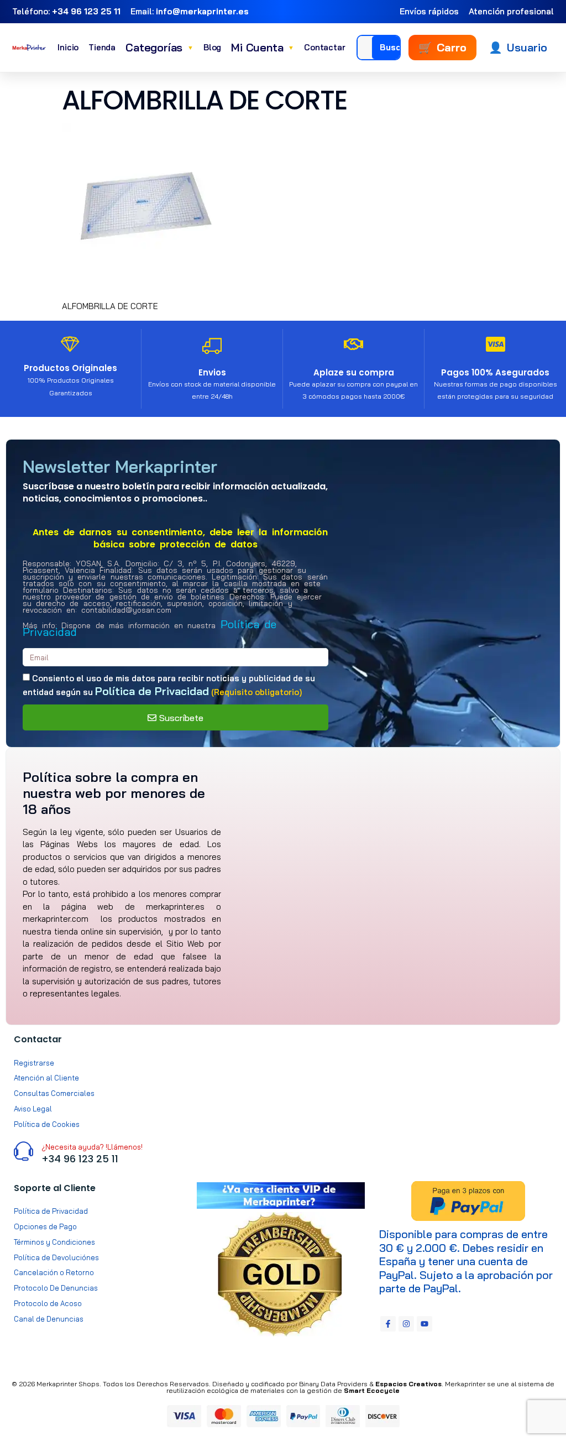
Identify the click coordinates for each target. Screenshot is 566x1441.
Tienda (102, 47)
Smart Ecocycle (372, 1390)
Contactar (324, 47)
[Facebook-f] (388, 1324)
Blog (212, 47)
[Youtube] (424, 1324)
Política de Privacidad (152, 691)
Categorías (159, 47)
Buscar (395, 47)
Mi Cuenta (262, 47)
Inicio (67, 47)
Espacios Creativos (408, 1384)
